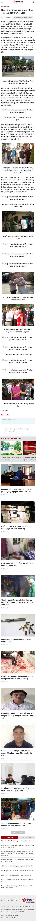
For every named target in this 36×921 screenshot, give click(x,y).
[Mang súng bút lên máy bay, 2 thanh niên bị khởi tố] (18, 625)
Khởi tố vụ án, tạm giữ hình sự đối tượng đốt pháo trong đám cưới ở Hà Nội (16, 753)
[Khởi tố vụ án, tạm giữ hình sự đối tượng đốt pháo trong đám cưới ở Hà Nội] (18, 736)
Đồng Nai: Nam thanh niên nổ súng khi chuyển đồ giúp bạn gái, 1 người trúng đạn (17, 715)
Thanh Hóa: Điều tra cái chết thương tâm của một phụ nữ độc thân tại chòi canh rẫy (17, 602)
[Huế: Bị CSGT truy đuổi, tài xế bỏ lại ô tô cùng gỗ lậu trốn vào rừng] (18, 512)
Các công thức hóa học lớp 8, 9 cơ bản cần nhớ (15, 870)
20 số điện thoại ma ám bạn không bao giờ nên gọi (16, 875)
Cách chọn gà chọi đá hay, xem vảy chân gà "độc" (15, 866)
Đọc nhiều (10, 837)
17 (13, 847)
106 (31, 870)
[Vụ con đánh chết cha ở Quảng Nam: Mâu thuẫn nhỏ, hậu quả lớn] (18, 809)
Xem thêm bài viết (18, 832)
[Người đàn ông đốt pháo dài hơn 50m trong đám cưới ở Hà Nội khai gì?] (18, 662)
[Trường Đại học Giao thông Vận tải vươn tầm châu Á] (11, 448)
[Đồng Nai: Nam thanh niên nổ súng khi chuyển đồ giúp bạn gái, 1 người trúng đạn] (18, 699)
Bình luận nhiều (26, 837)
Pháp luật (6, 6)
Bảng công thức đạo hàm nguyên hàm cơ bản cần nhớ (17, 841)
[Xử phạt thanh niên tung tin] (18, 774)
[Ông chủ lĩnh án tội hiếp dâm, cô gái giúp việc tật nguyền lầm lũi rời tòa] (18, 475)
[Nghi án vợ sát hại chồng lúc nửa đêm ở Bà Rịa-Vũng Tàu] (18, 549)
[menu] (2, 2)
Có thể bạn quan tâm (11, 439)
